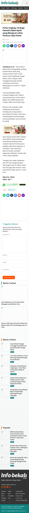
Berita (3, 8)
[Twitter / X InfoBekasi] (10, 487)
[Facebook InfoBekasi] (7, 487)
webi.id (24, 511)
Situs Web (6, 269)
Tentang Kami (19, 491)
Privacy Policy (19, 496)
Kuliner (26, 8)
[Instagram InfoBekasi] (2, 487)
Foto (9, 498)
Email (5, 262)
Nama (5, 255)
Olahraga (14, 8)
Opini (9, 493)
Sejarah (20, 8)
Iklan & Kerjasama (20, 493)
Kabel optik (11, 190)
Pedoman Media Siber (21, 500)
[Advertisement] (14, 209)
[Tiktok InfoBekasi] (5, 487)
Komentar (6, 234)
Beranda (3, 491)
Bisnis (8, 8)
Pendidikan (11, 496)
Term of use (19, 498)
